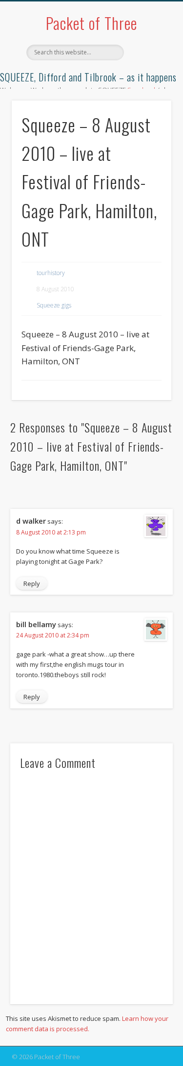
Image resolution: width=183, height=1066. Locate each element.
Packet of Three (91, 22)
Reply (31, 583)
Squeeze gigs (54, 305)
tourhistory (51, 273)
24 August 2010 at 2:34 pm (52, 635)
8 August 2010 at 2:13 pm (51, 532)
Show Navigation (148, 88)
